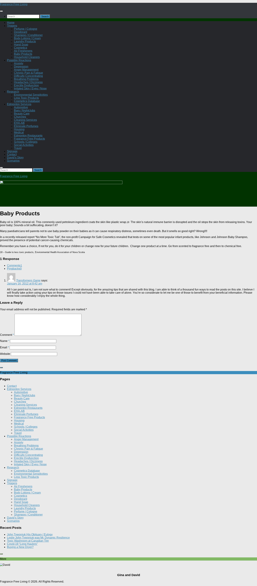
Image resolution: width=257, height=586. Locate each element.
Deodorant (20, 32)
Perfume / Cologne (25, 28)
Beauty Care (22, 113)
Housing (19, 129)
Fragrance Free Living (13, 4)
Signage (12, 151)
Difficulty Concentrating (28, 75)
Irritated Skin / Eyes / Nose (30, 88)
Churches (20, 116)
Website (5, 353)
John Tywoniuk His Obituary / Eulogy (30, 534)
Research (13, 91)
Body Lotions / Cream (27, 38)
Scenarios (13, 160)
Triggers (12, 25)
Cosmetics (20, 47)
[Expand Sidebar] (1, 367)
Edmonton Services (19, 104)
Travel (18, 148)
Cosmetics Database (27, 101)
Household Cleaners (27, 57)
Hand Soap (21, 44)
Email (4, 347)
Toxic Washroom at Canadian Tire (28, 540)
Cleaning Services (25, 119)
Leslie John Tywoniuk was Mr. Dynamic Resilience (38, 537)
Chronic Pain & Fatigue (28, 72)
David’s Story (15, 157)
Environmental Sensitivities (31, 94)
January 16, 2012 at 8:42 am (24, 283)
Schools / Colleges (25, 141)
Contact (12, 154)
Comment (7, 334)
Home (11, 22)
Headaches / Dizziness (28, 82)
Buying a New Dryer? (20, 547)
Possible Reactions (19, 60)
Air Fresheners (23, 50)
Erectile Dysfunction (26, 85)
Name (4, 340)
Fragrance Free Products (29, 138)
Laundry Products (25, 41)
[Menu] (1, 11)
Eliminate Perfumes (26, 126)
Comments (14, 265)
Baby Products (23, 53)
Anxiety (18, 63)
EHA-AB (19, 123)
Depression (21, 66)
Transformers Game (28, 280)
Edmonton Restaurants (28, 135)
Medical (19, 132)
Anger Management (26, 69)
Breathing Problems (26, 79)
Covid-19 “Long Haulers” (22, 543)
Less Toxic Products (26, 97)
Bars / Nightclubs (24, 110)
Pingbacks (14, 268)
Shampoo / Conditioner (28, 35)
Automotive (21, 107)
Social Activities (24, 144)
